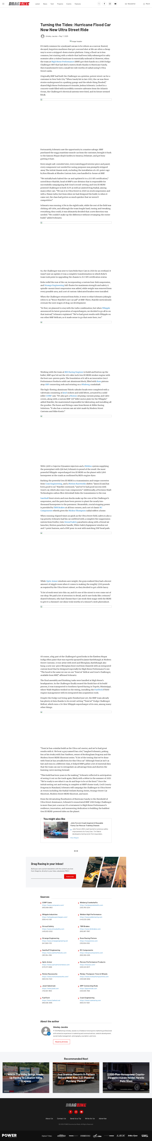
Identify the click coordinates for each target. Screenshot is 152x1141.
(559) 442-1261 (47, 919)
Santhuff (44, 498)
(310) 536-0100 (85, 943)
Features (78, 4)
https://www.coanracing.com (90, 1000)
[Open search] (99, 3)
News (45, 4)
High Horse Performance (62, 61)
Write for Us (90, 1118)
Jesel (65, 393)
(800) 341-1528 (85, 1003)
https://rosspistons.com (89, 941)
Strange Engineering (54, 285)
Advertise (103, 1118)
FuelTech (98, 689)
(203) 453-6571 (85, 967)
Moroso (73, 396)
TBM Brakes (59, 507)
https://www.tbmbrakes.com (90, 929)
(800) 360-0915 (85, 955)
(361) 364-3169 (47, 955)
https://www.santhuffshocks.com (54, 953)
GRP (47, 384)
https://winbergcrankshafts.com (91, 905)
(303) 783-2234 (85, 907)
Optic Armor (52, 581)
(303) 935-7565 (85, 991)
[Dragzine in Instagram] (76, 1112)
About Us (49, 1118)
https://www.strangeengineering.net (55, 941)
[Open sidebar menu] (3, 3)
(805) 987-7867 (85, 931)
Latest (37, 4)
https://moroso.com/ (87, 965)
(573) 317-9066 (47, 967)
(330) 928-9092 (85, 979)
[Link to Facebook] (104, 4)
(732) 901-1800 (47, 991)
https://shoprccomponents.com (91, 953)
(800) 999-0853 (47, 907)
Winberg (86, 384)
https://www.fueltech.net (51, 1000)
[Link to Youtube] (115, 4)
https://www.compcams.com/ (53, 905)
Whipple (106, 308)
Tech (52, 4)
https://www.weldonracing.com (91, 917)
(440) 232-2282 (85, 919)
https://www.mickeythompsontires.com (94, 976)
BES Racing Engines (74, 372)
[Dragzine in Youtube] (81, 1112)
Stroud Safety (70, 522)
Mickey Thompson (77, 510)
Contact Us (61, 1118)
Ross (99, 381)
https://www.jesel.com (50, 988)
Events (68, 4)
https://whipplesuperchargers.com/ (54, 917)
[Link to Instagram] (110, 4)
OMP (49, 396)
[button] (76, 41)
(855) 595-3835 (47, 1003)
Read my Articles (61, 1042)
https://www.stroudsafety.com (53, 929)
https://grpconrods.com (88, 988)
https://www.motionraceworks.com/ (55, 976)
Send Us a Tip (75, 1118)
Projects (60, 4)
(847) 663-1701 (47, 943)
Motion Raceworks (77, 484)
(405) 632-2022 (47, 931)
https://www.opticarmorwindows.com (56, 965)
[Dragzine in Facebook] (70, 1112)
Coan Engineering (53, 484)
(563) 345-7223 (47, 979)
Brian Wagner (75, 838)
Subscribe (70, 876)
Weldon (88, 466)
